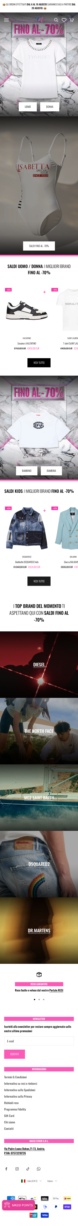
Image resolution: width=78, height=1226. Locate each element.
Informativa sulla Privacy (18, 1096)
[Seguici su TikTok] (28, 1169)
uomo (28, 107)
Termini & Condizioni (15, 1077)
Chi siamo (9, 1122)
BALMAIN (73, 556)
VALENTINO (27, 338)
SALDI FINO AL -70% (39, 246)
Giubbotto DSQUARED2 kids (26, 562)
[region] (39, 982)
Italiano (50, 1181)
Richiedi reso (11, 1103)
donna (49, 107)
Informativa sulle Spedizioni (19, 1090)
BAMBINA (51, 471)
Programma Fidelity (15, 1109)
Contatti (9, 1128)
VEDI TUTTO (39, 362)
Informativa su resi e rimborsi (20, 1083)
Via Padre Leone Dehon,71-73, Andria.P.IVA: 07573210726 (24, 1150)
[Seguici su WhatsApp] (39, 1169)
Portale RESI (56, 990)
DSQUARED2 (26, 556)
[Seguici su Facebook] (6, 1169)
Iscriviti (14, 1054)
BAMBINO (26, 471)
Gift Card (9, 1115)
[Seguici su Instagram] (17, 1169)
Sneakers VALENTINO (26, 343)
